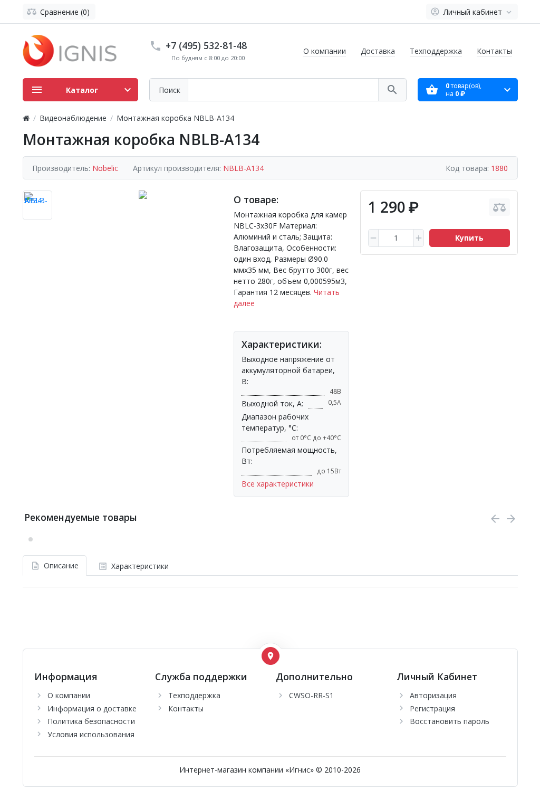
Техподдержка (436, 51)
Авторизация (433, 695)
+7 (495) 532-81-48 (206, 45)
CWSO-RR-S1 (311, 695)
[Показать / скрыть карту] (270, 656)
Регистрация (432, 708)
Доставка (378, 51)
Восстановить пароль (449, 721)
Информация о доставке (92, 708)
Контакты (494, 51)
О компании (324, 51)
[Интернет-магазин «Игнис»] (70, 50)
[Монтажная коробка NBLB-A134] (143, 207)
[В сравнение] (499, 207)
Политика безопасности (91, 721)
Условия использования (90, 734)
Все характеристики (278, 484)
